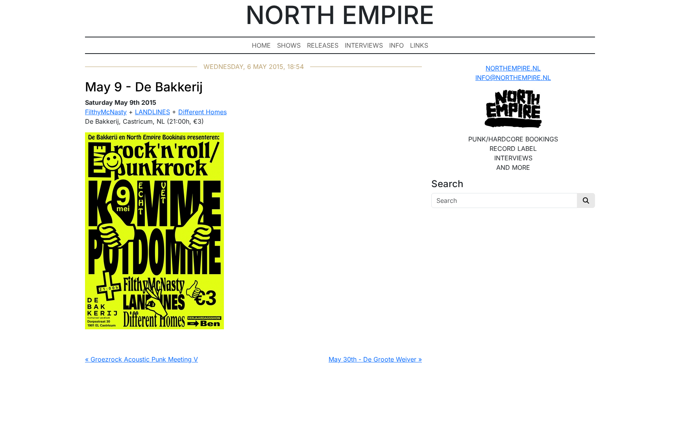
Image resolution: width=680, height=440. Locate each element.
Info (396, 45)
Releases (322, 45)
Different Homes (202, 112)
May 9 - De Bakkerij (144, 87)
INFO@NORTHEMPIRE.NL (513, 78)
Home (261, 45)
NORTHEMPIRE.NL (513, 68)
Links (419, 45)
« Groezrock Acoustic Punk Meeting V (141, 359)
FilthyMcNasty (106, 112)
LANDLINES (152, 112)
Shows (289, 45)
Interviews (364, 45)
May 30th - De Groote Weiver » (375, 359)
